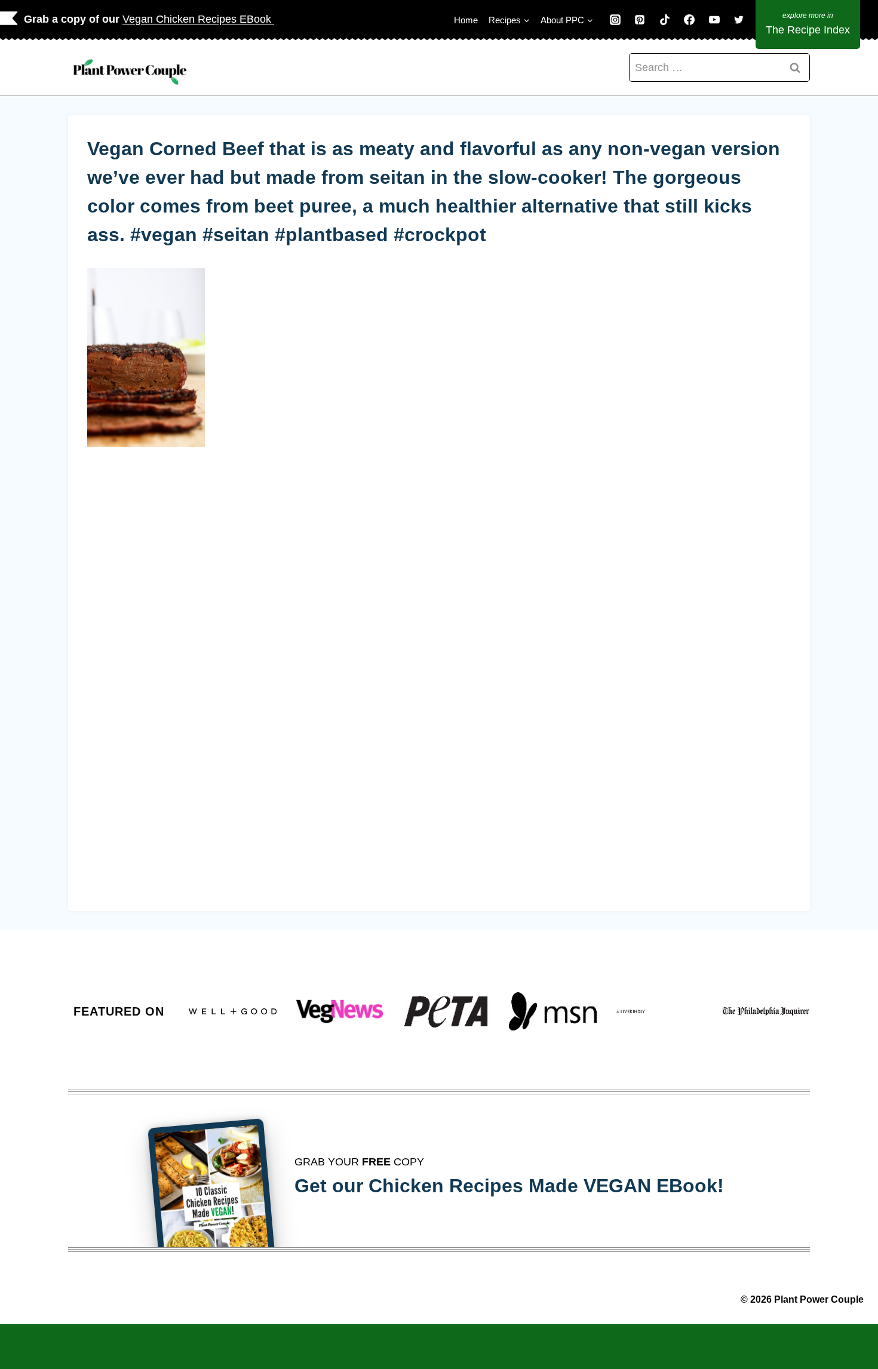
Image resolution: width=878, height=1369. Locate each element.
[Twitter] (739, 19)
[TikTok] (665, 19)
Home (466, 20)
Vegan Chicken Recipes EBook (198, 19)
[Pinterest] (639, 19)
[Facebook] (689, 19)
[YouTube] (714, 19)
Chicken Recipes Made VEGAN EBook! (546, 1185)
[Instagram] (615, 19)
